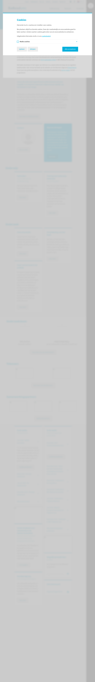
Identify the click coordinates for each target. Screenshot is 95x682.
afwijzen (33, 49)
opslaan (22, 49)
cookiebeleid (46, 36)
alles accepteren (70, 49)
